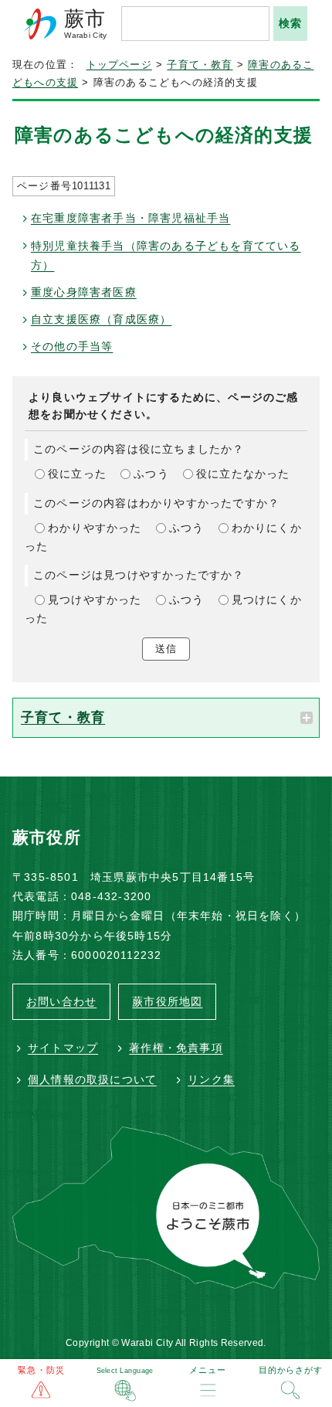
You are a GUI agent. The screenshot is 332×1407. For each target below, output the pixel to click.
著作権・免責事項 (176, 1048)
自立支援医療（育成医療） (101, 319)
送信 (166, 648)
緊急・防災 (41, 1370)
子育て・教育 (199, 64)
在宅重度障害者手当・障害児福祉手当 (130, 218)
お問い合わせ (61, 1001)
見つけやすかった (95, 599)
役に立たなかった (243, 473)
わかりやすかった (95, 528)
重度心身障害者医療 (84, 292)
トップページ (119, 64)
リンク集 (211, 1079)
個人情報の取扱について (92, 1079)
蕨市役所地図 (167, 1001)
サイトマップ (63, 1048)
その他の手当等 (72, 346)
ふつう (151, 473)
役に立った (77, 473)
